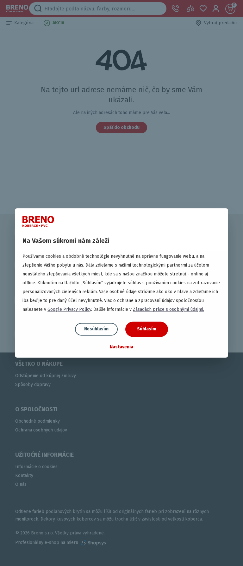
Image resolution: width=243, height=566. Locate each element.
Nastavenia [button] (121, 347)
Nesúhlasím (96, 329)
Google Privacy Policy (69, 309)
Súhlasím (146, 329)
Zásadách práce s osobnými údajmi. (168, 309)
